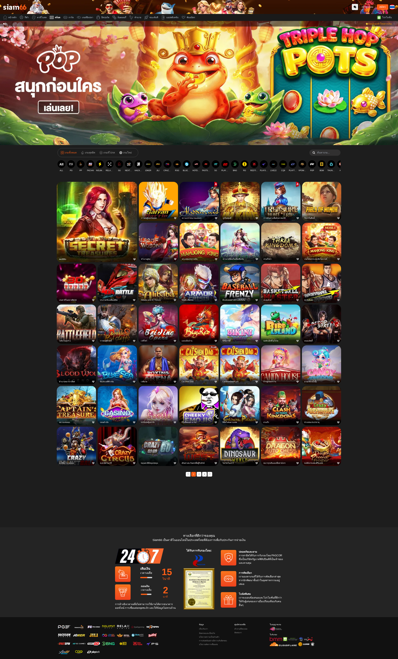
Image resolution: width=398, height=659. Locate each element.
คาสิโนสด (42, 17)
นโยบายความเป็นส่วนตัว (209, 637)
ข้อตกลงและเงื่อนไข (207, 633)
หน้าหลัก (12, 17)
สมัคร (382, 7)
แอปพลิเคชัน (172, 17)
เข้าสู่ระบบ (367, 7)
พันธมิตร (191, 17)
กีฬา (27, 17)
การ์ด (71, 17)
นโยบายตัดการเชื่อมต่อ (208, 644)
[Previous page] (188, 474)
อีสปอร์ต (105, 17)
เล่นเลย (97, 221)
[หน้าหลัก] (14, 7)
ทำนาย (137, 17)
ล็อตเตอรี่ (122, 17)
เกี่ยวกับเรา (203, 629)
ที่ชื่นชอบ (97, 214)
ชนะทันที (153, 17)
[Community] (355, 7)
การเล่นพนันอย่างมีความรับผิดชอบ (213, 641)
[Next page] (210, 474)
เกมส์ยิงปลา (87, 17)
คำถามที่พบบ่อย (240, 629)
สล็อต (57, 17)
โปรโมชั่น (387, 17)
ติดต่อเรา (238, 633)
